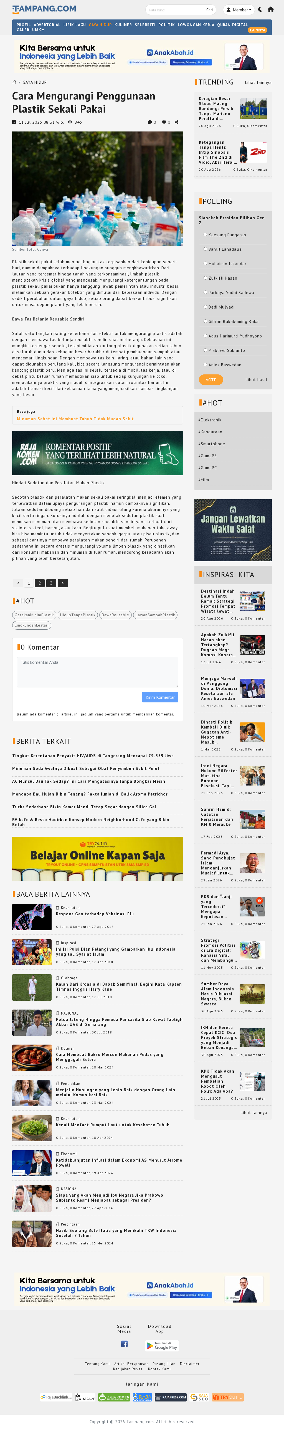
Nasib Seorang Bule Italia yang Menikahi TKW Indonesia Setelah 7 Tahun (116, 1233)
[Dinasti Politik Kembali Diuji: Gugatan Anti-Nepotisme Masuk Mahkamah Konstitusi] (252, 731)
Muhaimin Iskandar (228, 263)
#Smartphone (211, 443)
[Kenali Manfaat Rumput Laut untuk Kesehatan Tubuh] (32, 1127)
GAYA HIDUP (100, 24)
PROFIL (24, 24)
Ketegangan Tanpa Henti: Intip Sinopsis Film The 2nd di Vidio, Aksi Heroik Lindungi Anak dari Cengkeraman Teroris (218, 152)
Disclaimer (189, 1363)
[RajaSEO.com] (199, 1397)
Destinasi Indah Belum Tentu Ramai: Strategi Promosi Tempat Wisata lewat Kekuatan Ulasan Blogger (219, 601)
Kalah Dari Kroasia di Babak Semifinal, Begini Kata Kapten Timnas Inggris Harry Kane (119, 986)
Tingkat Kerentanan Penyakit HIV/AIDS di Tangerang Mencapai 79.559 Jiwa (93, 755)
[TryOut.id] (228, 1397)
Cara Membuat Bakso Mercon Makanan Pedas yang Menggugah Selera (110, 1057)
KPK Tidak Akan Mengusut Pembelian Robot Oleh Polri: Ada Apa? (217, 1081)
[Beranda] (271, 9)
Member (240, 10)
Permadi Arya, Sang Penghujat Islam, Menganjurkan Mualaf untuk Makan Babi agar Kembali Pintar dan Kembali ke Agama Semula (219, 863)
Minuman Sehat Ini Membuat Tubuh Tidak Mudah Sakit (75, 418)
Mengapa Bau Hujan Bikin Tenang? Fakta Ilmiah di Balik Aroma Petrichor (90, 794)
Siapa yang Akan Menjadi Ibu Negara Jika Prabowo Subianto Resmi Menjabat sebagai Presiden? (109, 1197)
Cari (209, 9)
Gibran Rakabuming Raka (234, 321)
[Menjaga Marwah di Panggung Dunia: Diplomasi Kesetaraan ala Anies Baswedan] (252, 688)
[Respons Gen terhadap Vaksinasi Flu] (32, 916)
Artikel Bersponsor (131, 1363)
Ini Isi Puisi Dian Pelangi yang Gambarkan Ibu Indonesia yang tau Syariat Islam (116, 951)
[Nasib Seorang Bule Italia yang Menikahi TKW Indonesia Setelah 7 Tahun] (32, 1233)
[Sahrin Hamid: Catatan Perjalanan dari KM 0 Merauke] (252, 819)
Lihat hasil (256, 379)
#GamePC (207, 467)
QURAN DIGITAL (232, 24)
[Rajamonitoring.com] (142, 1397)
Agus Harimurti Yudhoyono (235, 336)
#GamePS (207, 455)
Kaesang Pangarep (227, 234)
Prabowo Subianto (227, 350)
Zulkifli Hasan (223, 278)
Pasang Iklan (164, 1363)
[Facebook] (124, 1343)
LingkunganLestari (32, 625)
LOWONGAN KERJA (196, 24)
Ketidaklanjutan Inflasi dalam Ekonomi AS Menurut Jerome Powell (119, 1162)
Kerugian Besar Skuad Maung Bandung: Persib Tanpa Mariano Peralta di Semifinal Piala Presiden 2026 (216, 108)
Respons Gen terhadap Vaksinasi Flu (95, 913)
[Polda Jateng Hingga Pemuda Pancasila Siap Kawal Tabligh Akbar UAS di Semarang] (32, 1022)
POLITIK (166, 24)
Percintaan (70, 1224)
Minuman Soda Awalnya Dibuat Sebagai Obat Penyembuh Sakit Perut (86, 768)
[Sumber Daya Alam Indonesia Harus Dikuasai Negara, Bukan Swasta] (252, 993)
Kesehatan (70, 907)
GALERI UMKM (31, 29)
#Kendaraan (210, 431)
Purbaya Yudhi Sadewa (231, 292)
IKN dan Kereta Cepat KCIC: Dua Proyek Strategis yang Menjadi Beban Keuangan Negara (219, 1037)
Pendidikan (70, 1083)
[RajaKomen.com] (114, 1397)
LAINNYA (257, 30)
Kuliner (67, 1048)
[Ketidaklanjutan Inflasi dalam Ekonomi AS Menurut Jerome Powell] (32, 1162)
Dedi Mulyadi (222, 307)
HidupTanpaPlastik (77, 614)
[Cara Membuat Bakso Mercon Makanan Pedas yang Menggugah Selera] (32, 1057)
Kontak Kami (159, 1369)
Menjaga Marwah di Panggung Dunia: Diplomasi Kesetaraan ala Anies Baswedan (219, 688)
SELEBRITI (145, 24)
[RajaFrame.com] (85, 1397)
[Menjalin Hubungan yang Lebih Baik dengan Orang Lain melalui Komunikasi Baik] (32, 1092)
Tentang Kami (97, 1363)
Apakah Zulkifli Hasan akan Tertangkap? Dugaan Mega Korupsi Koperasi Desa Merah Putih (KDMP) (219, 644)
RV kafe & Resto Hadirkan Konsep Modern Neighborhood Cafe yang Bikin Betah (90, 822)
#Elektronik (210, 420)
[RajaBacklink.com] (56, 1397)
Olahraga (69, 978)
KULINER (123, 24)
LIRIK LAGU (75, 24)
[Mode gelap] (260, 9)
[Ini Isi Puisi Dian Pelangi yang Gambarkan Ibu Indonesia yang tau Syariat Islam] (32, 952)
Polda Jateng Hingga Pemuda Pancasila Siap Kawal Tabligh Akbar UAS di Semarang (119, 1022)
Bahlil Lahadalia (225, 249)
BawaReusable (115, 614)
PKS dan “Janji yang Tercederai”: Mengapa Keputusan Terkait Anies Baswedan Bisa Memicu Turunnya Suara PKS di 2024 (219, 906)
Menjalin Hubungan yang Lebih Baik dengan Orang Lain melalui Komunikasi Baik (115, 1092)
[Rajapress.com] (171, 1397)
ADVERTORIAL (47, 24)
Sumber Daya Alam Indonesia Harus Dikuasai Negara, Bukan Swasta (217, 993)
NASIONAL (69, 1013)
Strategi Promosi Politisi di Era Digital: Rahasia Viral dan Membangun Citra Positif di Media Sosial (218, 950)
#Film (203, 479)
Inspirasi (68, 943)
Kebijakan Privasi (128, 1369)
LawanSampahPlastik (155, 614)
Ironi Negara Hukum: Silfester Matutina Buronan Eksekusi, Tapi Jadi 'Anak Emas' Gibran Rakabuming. (219, 775)
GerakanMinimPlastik (34, 614)
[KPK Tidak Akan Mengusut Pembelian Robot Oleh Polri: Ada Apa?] (252, 1080)
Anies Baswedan (225, 364)
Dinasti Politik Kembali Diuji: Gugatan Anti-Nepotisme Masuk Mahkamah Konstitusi (216, 732)
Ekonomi (69, 1154)
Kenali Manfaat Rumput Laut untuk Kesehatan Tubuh (113, 1124)
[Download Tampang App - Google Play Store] (162, 1345)
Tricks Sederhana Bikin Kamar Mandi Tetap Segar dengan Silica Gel (84, 806)
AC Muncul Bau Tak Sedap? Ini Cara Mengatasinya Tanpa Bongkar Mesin (88, 781)
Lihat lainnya (258, 82)
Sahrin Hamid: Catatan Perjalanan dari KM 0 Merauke (217, 817)
